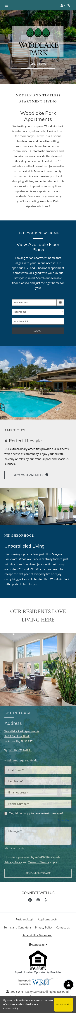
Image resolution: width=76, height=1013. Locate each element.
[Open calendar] (60, 302)
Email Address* (18, 792)
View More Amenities (28, 475)
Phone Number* (18, 804)
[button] (63, 5)
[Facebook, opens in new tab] (30, 900)
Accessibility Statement (37, 935)
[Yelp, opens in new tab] (46, 900)
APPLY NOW (38, 64)
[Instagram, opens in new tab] (38, 900)
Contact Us (63, 927)
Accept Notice (63, 1004)
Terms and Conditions (18, 927)
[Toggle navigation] (6, 5)
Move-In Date (21, 302)
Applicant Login (48, 919)
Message (15, 831)
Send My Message (38, 873)
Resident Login (25, 919)
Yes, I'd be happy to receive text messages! (36, 813)
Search (38, 330)
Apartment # (21, 321)
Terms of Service (38, 862)
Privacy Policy (13, 862)
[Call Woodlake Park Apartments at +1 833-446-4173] (69, 5)
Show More (64, 820)
